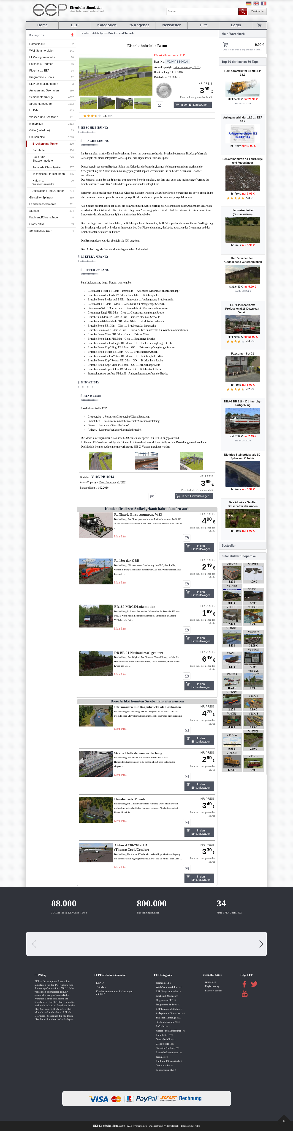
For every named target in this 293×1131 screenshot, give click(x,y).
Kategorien (107, 25)
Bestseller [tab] (229, 545)
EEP (75, 25)
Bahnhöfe (39, 150)
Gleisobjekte (37, 137)
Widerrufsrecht (171, 1126)
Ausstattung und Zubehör (48, 191)
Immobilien (36, 123)
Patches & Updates (41, 64)
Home (42, 25)
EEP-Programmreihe (42, 57)
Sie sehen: (85, 33)
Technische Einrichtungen (49, 174)
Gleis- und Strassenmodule (43, 158)
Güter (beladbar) (39, 130)
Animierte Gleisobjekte (47, 167)
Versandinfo (140, 1126)
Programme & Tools (41, 77)
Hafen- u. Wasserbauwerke (43, 182)
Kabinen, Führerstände (43, 217)
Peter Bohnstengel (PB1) (187, 67)
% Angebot (139, 25)
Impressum (187, 1126)
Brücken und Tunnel (45, 143)
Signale (34, 210)
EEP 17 (100, 983)
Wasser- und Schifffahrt (43, 117)
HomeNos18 (37, 44)
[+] (116, 75)
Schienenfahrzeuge (41, 97)
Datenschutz (155, 1126)
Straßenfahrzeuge (40, 103)
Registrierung (212, 986)
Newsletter (171, 25)
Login (236, 25)
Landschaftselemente (42, 204)
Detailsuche (257, 11)
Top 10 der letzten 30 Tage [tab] (240, 61)
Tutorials (101, 987)
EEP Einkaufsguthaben (43, 83)
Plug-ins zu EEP (39, 70)
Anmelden (210, 982)
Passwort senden (213, 990)
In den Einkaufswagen (194, 104)
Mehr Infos (120, 536)
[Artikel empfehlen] (159, 105)
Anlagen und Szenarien (44, 90)
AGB (129, 1126)
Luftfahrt (34, 110)
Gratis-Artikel (37, 224)
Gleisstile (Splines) (41, 197)
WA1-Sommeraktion (41, 50)
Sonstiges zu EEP (40, 230)
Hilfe (204, 25)
